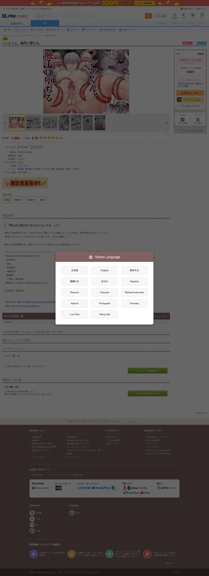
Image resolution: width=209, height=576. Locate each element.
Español (134, 281)
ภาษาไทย (75, 314)
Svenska (134, 303)
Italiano (75, 303)
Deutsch (74, 292)
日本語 (74, 270)
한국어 (104, 281)
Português (104, 303)
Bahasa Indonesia (134, 292)
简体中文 (134, 270)
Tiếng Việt (104, 314)
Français (104, 292)
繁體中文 (74, 281)
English (105, 270)
